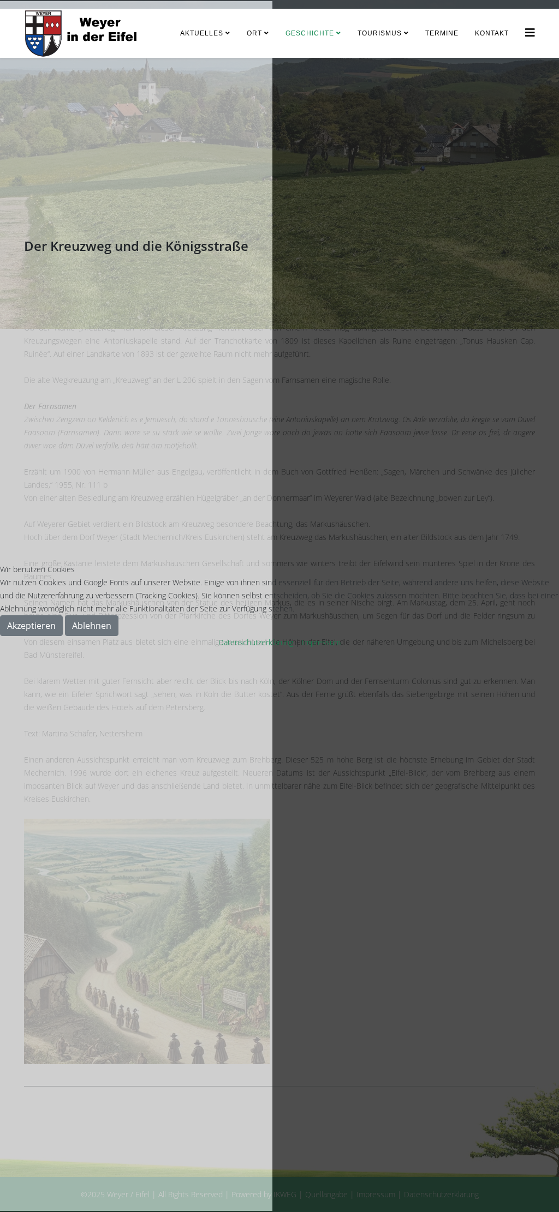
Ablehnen (91, 626)
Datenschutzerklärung (255, 642)
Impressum (321, 642)
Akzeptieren (31, 626)
